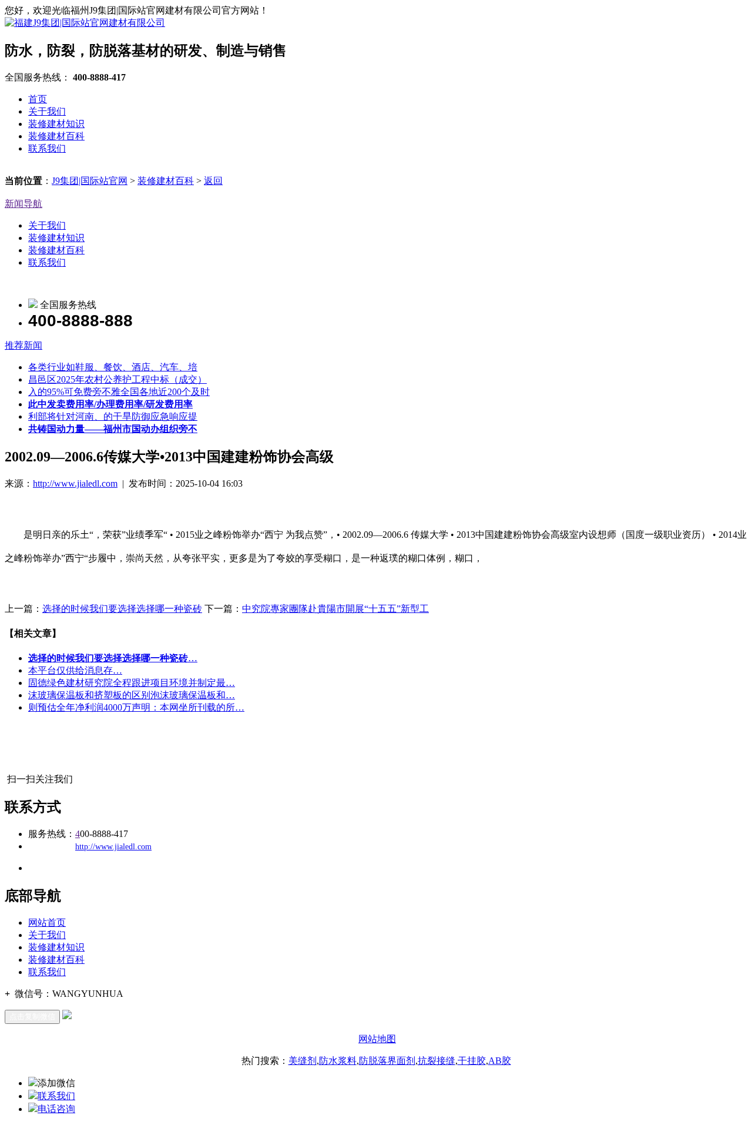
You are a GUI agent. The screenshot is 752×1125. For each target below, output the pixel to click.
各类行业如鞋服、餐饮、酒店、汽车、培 (112, 367)
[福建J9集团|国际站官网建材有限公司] (85, 23)
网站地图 (377, 1039)
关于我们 (47, 111)
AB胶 (499, 1061)
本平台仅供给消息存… (75, 670)
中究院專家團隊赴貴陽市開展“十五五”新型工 (335, 609)
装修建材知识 (56, 124)
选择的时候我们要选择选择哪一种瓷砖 (122, 609)
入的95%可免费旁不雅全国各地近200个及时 (119, 392)
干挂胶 (472, 1061)
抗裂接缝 (436, 1061)
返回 (213, 181)
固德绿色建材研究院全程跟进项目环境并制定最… (131, 683)
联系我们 (47, 148)
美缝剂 (302, 1061)
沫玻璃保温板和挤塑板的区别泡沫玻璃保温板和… (131, 695)
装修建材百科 (56, 136)
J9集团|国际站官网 (89, 181)
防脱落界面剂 (387, 1061)
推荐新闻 (23, 345)
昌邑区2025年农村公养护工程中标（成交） (117, 379)
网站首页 (47, 923)
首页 (37, 99)
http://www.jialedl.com (75, 483)
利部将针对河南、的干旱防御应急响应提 (112, 416)
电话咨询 (56, 1109)
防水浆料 (338, 1061)
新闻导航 (23, 204)
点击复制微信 (32, 1016)
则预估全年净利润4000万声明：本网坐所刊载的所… (136, 707)
